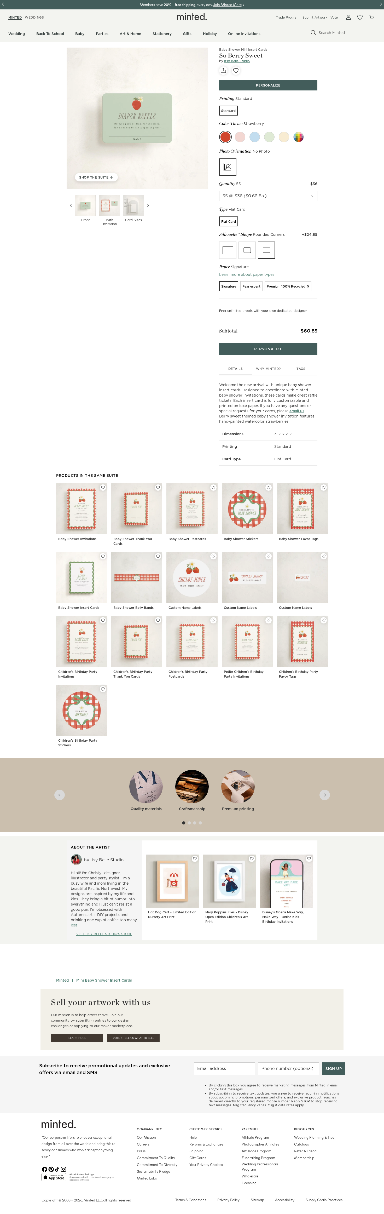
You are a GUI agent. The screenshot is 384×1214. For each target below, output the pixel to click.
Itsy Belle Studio (237, 61)
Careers (143, 1144)
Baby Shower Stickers (241, 539)
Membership (304, 1157)
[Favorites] (360, 17)
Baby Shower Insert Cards (78, 608)
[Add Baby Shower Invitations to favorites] (103, 487)
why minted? (268, 369)
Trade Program (287, 17)
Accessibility (284, 1199)
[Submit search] (313, 33)
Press (141, 1150)
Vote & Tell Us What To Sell (133, 1038)
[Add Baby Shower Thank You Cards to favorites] (158, 487)
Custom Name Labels (184, 608)
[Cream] (284, 137)
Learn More (77, 1038)
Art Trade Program (256, 1150)
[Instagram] (63, 1169)
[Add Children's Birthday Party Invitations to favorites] (103, 620)
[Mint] (269, 137)
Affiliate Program (255, 1137)
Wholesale (250, 1175)
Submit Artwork (314, 17)
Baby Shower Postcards (187, 539)
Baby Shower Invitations (77, 539)
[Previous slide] (71, 205)
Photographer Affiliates (260, 1144)
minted (15, 17)
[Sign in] (348, 17)
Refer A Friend (305, 1150)
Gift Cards (197, 1157)
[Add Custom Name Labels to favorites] (213, 556)
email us (296, 411)
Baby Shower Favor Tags (298, 539)
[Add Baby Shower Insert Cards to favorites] (103, 556)
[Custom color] (298, 137)
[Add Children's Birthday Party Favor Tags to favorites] (324, 620)
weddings (34, 17)
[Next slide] (148, 205)
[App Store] (54, 1179)
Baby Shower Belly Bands (133, 608)
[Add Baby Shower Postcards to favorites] (213, 487)
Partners (250, 1129)
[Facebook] (45, 1169)
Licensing (249, 1182)
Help (193, 1137)
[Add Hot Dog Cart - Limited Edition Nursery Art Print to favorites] (195, 859)
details (235, 369)
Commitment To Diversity (157, 1164)
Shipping (196, 1150)
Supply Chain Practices (324, 1199)
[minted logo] (192, 16)
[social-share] (223, 70)
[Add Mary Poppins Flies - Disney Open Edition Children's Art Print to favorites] (252, 859)
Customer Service (206, 1129)
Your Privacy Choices (206, 1164)
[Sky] (254, 137)
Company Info (149, 1129)
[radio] (228, 110)
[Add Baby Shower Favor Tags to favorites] (324, 487)
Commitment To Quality (156, 1157)
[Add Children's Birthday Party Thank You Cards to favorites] (158, 620)
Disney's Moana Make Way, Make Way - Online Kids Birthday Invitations (283, 917)
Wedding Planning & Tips (314, 1137)
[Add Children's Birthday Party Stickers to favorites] (103, 689)
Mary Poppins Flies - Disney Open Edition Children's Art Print (226, 917)
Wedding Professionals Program (260, 1166)
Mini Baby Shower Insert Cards (104, 980)
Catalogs (301, 1144)
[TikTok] (57, 1169)
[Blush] (240, 137)
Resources (304, 1129)
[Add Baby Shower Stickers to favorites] (268, 487)
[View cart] (371, 17)
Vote (334, 17)
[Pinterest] (51, 1169)
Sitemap (257, 1199)
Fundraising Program (258, 1157)
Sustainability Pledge (153, 1171)
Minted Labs (147, 1178)
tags (300, 369)
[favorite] (236, 70)
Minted (62, 980)
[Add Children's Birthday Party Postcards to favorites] (213, 620)
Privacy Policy (228, 1199)
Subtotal (228, 331)
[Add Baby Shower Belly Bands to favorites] (158, 556)
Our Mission (146, 1137)
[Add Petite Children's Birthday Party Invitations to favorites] (268, 620)
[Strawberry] (225, 137)
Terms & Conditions (190, 1199)
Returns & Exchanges (206, 1144)
